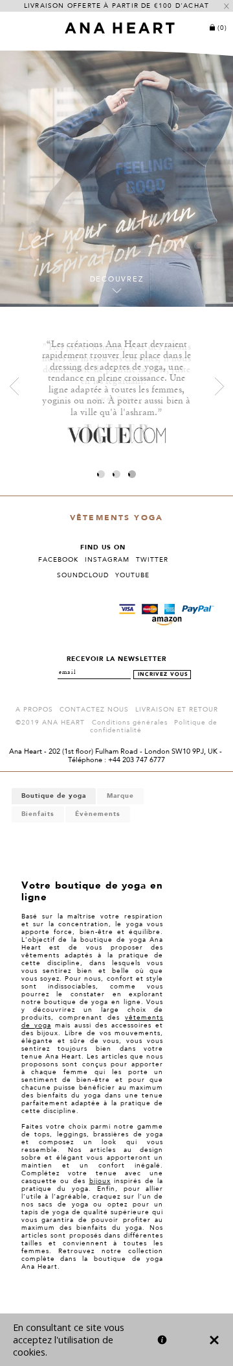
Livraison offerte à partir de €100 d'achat (116, 6)
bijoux (100, 1181)
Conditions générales (130, 722)
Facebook (58, 560)
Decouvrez (117, 279)
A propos (34, 709)
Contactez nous (94, 709)
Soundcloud (83, 575)
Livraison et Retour (176, 709)
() (222, 28)
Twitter (152, 560)
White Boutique (123, 1307)
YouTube (132, 575)
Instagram (107, 560)
